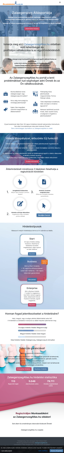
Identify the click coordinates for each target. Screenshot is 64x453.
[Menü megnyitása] (60, 2)
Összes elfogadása (56, 451)
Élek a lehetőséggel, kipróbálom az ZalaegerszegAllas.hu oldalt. (32, 128)
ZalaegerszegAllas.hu (37, 44)
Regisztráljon (23, 413)
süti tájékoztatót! (7, 451)
